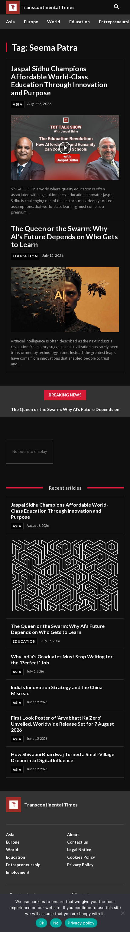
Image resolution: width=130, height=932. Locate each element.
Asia (18, 104)
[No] (122, 913)
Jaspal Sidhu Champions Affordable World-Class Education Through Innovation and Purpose (59, 80)
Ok (41, 923)
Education (25, 256)
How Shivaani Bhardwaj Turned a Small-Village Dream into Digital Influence (62, 757)
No (56, 923)
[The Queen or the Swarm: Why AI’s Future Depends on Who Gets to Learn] (65, 299)
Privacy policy (81, 923)
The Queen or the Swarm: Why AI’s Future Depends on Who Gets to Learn (64, 236)
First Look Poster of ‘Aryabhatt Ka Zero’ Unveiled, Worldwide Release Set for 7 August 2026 (62, 724)
